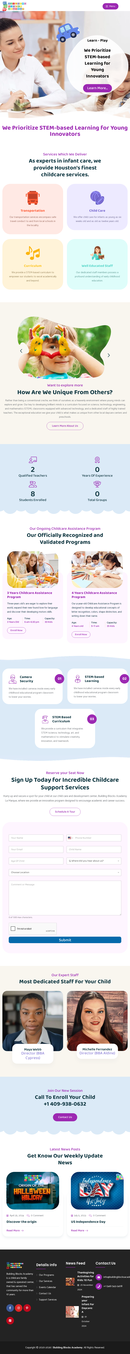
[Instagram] (19, 1308)
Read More (13, 1230)
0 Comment (35, 1216)
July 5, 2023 (16, 1216)
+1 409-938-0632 (65, 1104)
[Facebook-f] (10, 1308)
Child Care (97, 211)
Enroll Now (64, 634)
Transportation (33, 211)
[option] (80, 599)
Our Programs (46, 1275)
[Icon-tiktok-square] (10, 1320)
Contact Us (65, 1117)
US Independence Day (23, 1222)
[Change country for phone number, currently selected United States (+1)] (70, 838)
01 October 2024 (86, 1321)
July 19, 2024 (80, 1216)
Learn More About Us (65, 426)
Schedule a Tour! (97, 91)
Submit (65, 940)
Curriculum (33, 266)
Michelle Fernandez (33, 1049)
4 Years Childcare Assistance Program (77, 595)
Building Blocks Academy (67, 1347)
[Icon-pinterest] (27, 1308)
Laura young (97, 1050)
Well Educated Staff (97, 266)
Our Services (45, 1281)
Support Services (48, 1299)
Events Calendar (47, 1287)
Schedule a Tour (65, 812)
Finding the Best (84, 1222)
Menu (112, 6)
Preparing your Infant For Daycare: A (88, 1304)
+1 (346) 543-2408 (113, 1286)
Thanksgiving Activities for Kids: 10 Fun (85, 1276)
